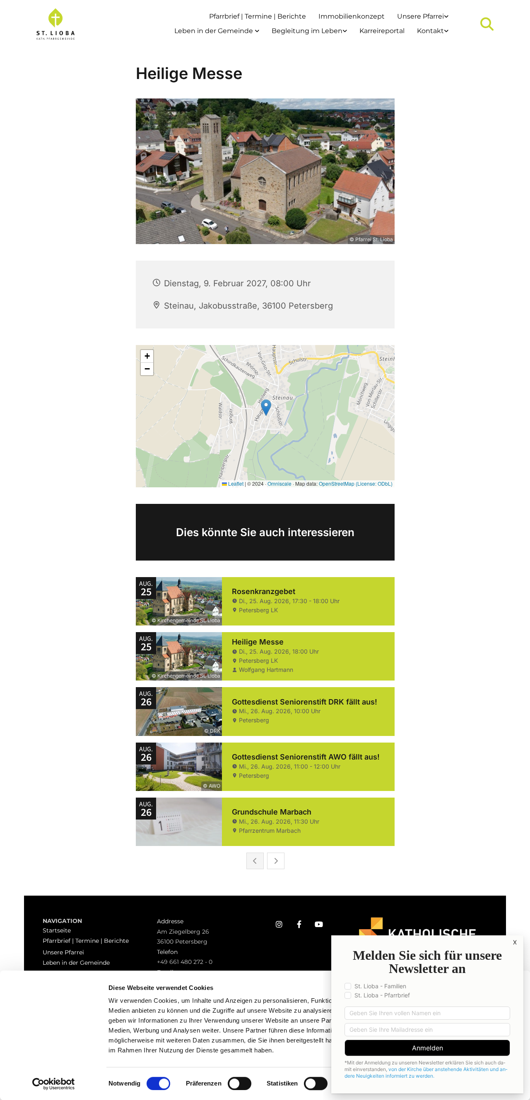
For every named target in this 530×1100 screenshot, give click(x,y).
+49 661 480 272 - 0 (184, 962)
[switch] (239, 1083)
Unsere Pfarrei (420, 16)
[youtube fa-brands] (319, 924)
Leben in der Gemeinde (214, 31)
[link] (423, 17)
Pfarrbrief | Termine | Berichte (257, 16)
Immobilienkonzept (351, 16)
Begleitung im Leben (307, 31)
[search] (487, 24)
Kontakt (430, 31)
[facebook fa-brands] (299, 924)
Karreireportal (382, 31)
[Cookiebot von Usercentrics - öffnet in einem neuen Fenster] (53, 1084)
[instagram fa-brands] (279, 924)
